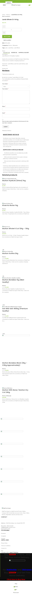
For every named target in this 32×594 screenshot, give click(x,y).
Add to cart (7, 36)
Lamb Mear (10, 47)
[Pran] (12, 461)
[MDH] (12, 474)
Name (4, 106)
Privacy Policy (4, 543)
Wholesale (15, 45)
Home (3, 14)
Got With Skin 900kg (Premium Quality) (15, 309)
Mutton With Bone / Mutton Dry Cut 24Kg (15, 391)
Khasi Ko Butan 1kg (10, 205)
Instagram (3, 536)
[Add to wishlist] (4, 193)
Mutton (8, 14)
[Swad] (12, 424)
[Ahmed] (12, 499)
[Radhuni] (12, 449)
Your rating (5, 83)
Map (2, 550)
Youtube (3, 538)
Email (3, 113)
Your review (5, 88)
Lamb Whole (17, 47)
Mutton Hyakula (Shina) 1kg (14, 180)
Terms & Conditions (5, 545)
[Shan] (12, 436)
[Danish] (12, 486)
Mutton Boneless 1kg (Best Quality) (13, 281)
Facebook (3, 533)
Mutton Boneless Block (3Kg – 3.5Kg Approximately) (14, 364)
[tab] (6, 52)
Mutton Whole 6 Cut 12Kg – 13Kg (15, 228)
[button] (4, 197)
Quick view (4, 201)
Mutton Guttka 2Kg (10, 253)
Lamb (6, 47)
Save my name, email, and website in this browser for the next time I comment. (15, 122)
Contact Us (3, 548)
